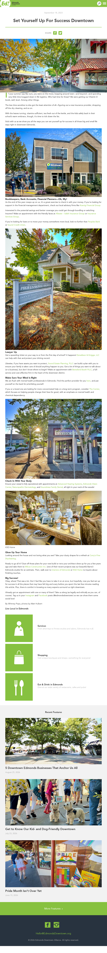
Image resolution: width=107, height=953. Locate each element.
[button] (104, 3)
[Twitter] (60, 33)
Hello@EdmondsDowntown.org (53, 933)
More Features (52, 908)
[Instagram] (56, 925)
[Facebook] (55, 33)
